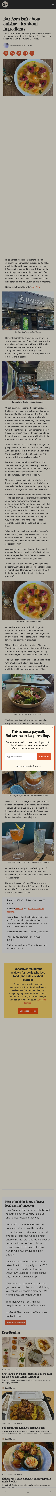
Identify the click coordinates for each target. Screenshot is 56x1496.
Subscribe (44, 756)
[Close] (52, 727)
